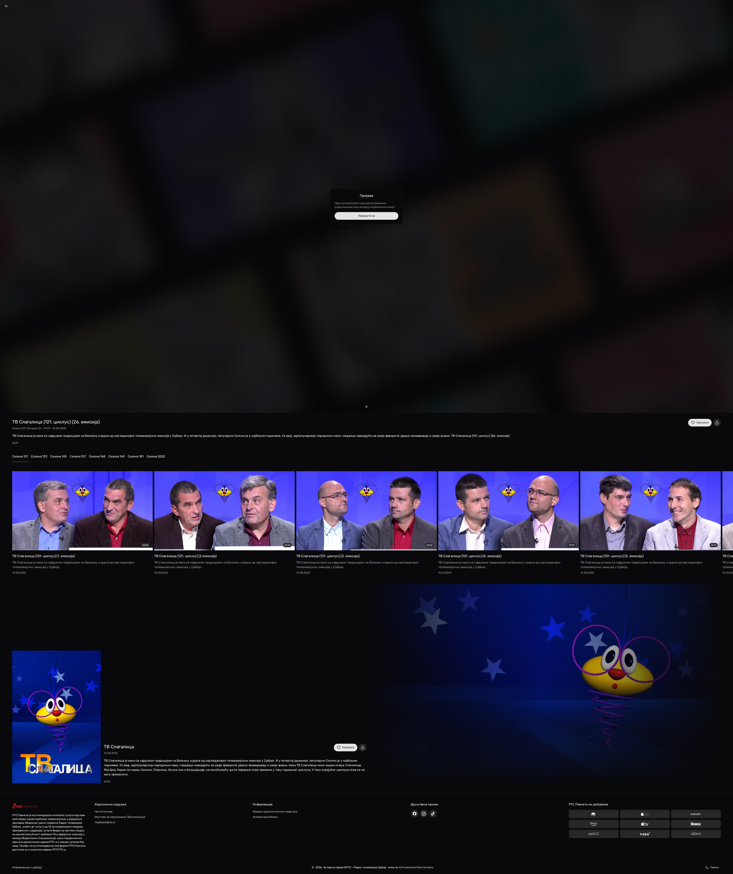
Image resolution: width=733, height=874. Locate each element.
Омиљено (703, 422)
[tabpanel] (366, 520)
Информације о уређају (27, 867)
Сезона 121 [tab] (20, 456)
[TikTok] (433, 813)
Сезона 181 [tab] (136, 456)
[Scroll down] (366, 406)
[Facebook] (414, 813)
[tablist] (366, 458)
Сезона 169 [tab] (116, 456)
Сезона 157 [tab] (78, 456)
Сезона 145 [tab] (58, 456)
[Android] (593, 814)
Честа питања (103, 811)
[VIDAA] (696, 834)
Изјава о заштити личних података (275, 811)
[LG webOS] (593, 834)
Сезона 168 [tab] (97, 456)
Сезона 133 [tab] (39, 456)
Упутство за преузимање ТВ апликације (120, 817)
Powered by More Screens (417, 867)
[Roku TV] (696, 824)
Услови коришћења (265, 817)
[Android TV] (696, 814)
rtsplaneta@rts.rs (105, 822)
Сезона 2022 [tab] (156, 456)
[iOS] (645, 814)
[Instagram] (424, 813)
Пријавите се (366, 215)
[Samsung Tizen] (645, 834)
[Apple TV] (645, 824)
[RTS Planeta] (24, 806)
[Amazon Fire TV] (593, 824)
